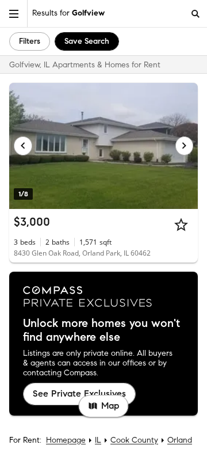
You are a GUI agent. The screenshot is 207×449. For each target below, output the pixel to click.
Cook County (134, 440)
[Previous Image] (23, 145)
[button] (14, 13)
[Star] (181, 224)
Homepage (66, 440)
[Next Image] (184, 145)
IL (98, 440)
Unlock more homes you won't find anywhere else (101, 330)
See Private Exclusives (79, 393)
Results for (68, 13)
